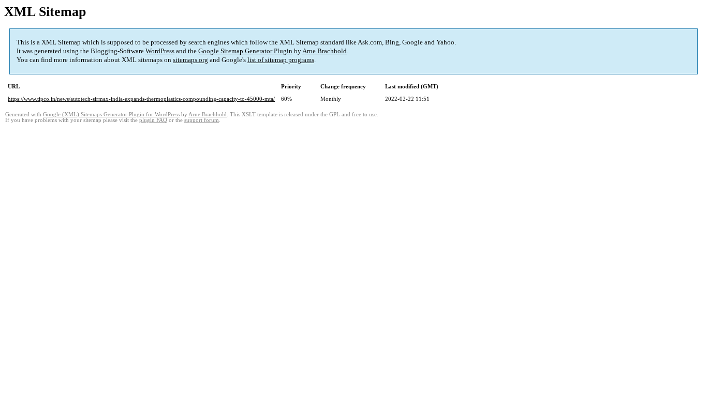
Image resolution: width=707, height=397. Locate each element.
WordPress (159, 51)
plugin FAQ (153, 120)
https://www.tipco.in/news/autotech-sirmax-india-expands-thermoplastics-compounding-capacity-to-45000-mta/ (141, 99)
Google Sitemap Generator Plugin (245, 51)
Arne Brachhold (324, 51)
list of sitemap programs (280, 60)
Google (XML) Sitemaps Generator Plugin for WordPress (111, 114)
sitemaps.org (190, 60)
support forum (201, 120)
